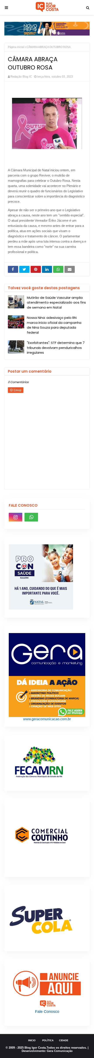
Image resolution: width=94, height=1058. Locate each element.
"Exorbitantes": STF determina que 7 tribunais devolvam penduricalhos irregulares (56, 347)
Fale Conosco (47, 1011)
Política (48, 1040)
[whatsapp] (31, 517)
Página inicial (16, 47)
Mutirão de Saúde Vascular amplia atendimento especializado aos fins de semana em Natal (56, 302)
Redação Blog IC (21, 76)
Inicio (32, 1040)
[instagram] (15, 517)
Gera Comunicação (60, 1051)
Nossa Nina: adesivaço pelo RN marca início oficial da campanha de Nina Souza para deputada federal (54, 325)
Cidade (63, 1040)
